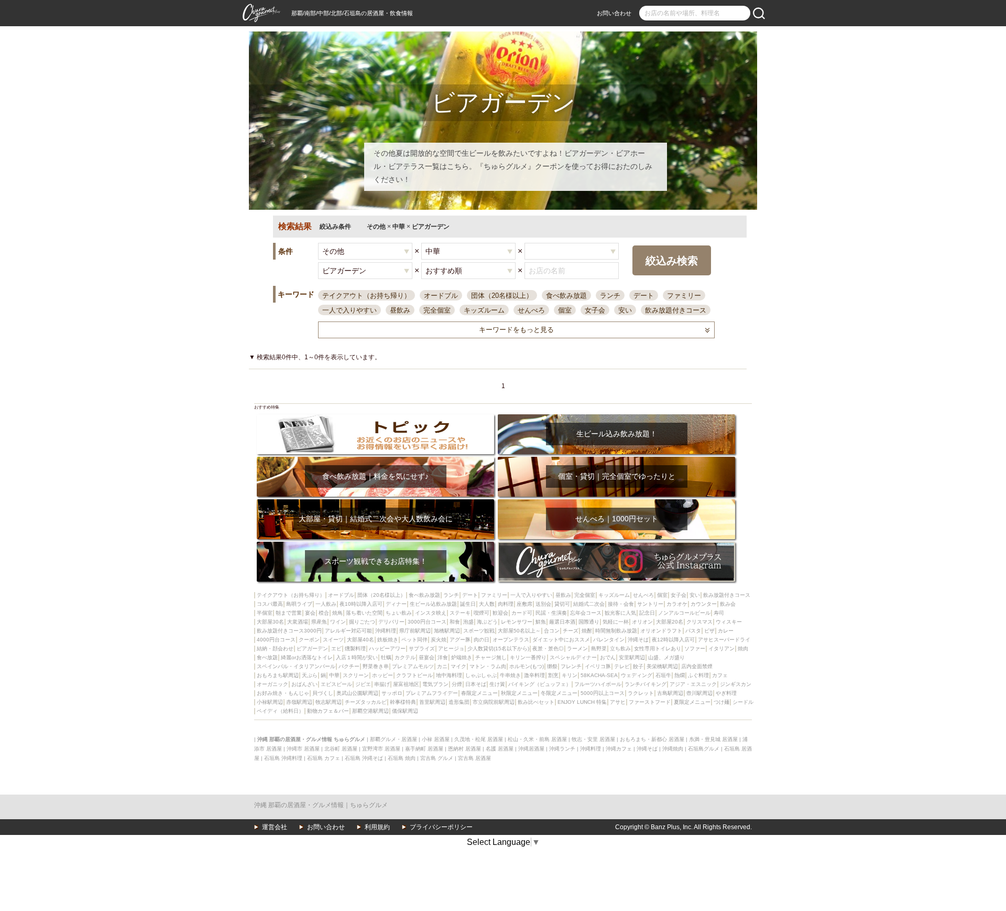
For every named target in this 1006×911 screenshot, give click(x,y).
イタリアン (721, 648)
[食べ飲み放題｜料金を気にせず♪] (375, 460)
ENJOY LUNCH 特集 (582, 702)
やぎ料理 (726, 693)
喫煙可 (481, 613)
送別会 (543, 604)
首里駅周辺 (432, 702)
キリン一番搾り (528, 657)
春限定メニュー (479, 693)
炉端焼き (461, 657)
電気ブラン (435, 684)
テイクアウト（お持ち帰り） (366, 295)
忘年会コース (586, 613)
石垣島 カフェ (323, 758)
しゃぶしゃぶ (481, 675)
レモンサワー (516, 622)
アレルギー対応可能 (348, 631)
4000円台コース (276, 639)
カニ (442, 666)
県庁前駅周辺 (415, 631)
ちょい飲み (399, 613)
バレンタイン (609, 639)
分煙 (457, 684)
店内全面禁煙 (697, 666)
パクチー (348, 666)
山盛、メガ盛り (666, 657)
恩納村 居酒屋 (464, 749)
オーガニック (272, 684)
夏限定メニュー (692, 702)
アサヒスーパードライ (724, 639)
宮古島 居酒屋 (474, 758)
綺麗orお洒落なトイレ (307, 657)
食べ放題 (267, 657)
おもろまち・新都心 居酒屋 (652, 739)
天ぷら (310, 675)
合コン (552, 631)
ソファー (694, 648)
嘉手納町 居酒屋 (424, 749)
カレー (726, 631)
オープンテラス (511, 639)
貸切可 (562, 604)
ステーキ (460, 613)
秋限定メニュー (519, 693)
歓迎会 (500, 613)
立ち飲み (620, 648)
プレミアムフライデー (432, 693)
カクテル (405, 657)
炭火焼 (438, 639)
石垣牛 (663, 675)
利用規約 (377, 827)
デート (643, 295)
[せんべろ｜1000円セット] (616, 502)
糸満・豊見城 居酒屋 (713, 739)
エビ (336, 648)
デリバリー (391, 622)
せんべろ (531, 310)
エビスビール (336, 684)
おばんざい (304, 684)
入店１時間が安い (357, 657)
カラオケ (676, 604)
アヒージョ (451, 648)
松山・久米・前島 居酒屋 (537, 739)
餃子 (638, 666)
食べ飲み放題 (566, 295)
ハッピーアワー (387, 648)
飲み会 (728, 604)
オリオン (642, 622)
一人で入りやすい (349, 310)
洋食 (443, 657)
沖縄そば (638, 639)
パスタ (693, 631)
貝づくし (322, 693)
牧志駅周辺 (328, 702)
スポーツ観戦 (479, 631)
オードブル (441, 295)
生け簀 (497, 684)
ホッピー (382, 675)
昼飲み (400, 310)
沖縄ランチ (562, 749)
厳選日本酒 (562, 622)
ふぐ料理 (698, 675)
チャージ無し (491, 657)
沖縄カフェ (619, 749)
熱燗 (679, 675)
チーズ (570, 631)
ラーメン (577, 648)
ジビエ (363, 684)
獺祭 (552, 666)
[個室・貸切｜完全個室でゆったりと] (616, 460)
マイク (458, 666)
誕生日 (468, 604)
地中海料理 (449, 675)
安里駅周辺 (632, 657)
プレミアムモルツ (413, 666)
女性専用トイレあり (657, 648)
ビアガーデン (312, 648)
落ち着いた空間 (364, 613)
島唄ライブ (299, 604)
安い (625, 310)
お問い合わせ (614, 13)
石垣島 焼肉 (401, 758)
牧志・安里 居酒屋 (593, 739)
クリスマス (699, 622)
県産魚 (319, 622)
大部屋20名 (669, 622)
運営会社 (274, 827)
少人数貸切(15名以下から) (498, 648)
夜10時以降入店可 (361, 604)
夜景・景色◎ (548, 648)
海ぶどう (487, 622)
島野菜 (599, 648)
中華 (334, 675)
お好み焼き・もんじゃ (283, 693)
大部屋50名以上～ (519, 631)
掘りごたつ (362, 622)
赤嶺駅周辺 (299, 702)
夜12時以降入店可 (673, 639)
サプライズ (422, 648)
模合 (324, 613)
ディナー (396, 604)
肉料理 (505, 604)
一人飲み (325, 604)
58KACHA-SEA (599, 675)
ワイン (338, 622)
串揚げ (382, 684)
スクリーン (356, 675)
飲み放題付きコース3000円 (289, 631)
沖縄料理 (385, 631)
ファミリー (684, 295)
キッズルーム (484, 310)
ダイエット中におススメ (561, 639)
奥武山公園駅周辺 (357, 693)
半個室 (264, 613)
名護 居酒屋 (499, 749)
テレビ (622, 666)
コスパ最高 (270, 604)
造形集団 (459, 702)
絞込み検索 (672, 260)
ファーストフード (650, 702)
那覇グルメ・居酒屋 (393, 739)
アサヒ (618, 702)
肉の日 (481, 639)
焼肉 (743, 648)
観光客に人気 (620, 613)
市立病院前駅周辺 (494, 702)
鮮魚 (540, 622)
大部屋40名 (360, 639)
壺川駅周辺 (699, 693)
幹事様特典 (403, 702)
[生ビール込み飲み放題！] (616, 417)
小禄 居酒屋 (436, 739)
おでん (608, 657)
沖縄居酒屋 (531, 749)
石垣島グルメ (703, 749)
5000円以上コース (603, 693)
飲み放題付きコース (675, 310)
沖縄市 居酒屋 (303, 749)
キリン (569, 675)
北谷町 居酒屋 (340, 749)
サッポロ (391, 693)
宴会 (310, 613)
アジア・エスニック (693, 684)
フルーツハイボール (597, 684)
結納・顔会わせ (275, 648)
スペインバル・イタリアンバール (296, 666)
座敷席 (524, 604)
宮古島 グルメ (436, 758)
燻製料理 (355, 648)
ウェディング (636, 675)
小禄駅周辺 (270, 702)
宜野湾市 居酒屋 (381, 749)
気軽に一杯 (616, 622)
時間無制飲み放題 (616, 631)
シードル (742, 702)
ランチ (610, 295)
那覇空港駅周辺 (370, 711)
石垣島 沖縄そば (364, 758)
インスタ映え (430, 613)
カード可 (521, 613)
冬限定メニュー (559, 693)
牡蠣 (386, 657)
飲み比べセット (536, 702)
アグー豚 (460, 639)
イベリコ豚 (598, 666)
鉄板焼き (387, 639)
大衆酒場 (297, 622)
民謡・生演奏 (551, 613)
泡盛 (468, 622)
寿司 (719, 613)
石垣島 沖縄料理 (283, 758)
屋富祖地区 (406, 684)
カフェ (720, 675)
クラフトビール (414, 675)
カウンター (704, 604)
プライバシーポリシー (441, 827)
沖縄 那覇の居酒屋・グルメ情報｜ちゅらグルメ (321, 805)
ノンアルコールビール (684, 613)
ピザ (709, 631)
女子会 (595, 310)
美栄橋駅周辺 (662, 666)
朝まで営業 (289, 613)
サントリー (650, 604)
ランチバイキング (645, 684)
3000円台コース (427, 622)
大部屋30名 (270, 622)
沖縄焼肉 (672, 749)
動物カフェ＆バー (328, 711)
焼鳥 (337, 613)
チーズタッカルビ (366, 702)
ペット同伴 (414, 639)
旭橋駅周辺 (447, 631)
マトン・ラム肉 (487, 666)
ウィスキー (729, 622)
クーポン (309, 639)
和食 (455, 622)
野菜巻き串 (376, 666)
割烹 (553, 675)
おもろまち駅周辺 (278, 675)
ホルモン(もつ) (526, 666)
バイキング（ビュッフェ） (539, 684)
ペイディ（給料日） (280, 711)
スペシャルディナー (573, 657)
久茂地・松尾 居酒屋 (478, 739)
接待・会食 (621, 604)
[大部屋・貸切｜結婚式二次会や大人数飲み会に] (375, 502)
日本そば (475, 684)
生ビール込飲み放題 (433, 604)
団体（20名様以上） (502, 295)
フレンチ (571, 666)
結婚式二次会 (589, 604)
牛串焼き (510, 675)
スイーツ (333, 639)
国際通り (588, 622)
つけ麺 (721, 702)
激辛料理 (534, 675)
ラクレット (641, 693)
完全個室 (437, 310)
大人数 (487, 604)
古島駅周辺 (670, 693)
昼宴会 (426, 657)
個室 (565, 310)
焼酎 (587, 631)
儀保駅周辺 (405, 711)
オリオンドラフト (661, 631)
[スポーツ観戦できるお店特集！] (375, 545)
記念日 (647, 613)
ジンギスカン (735, 684)
